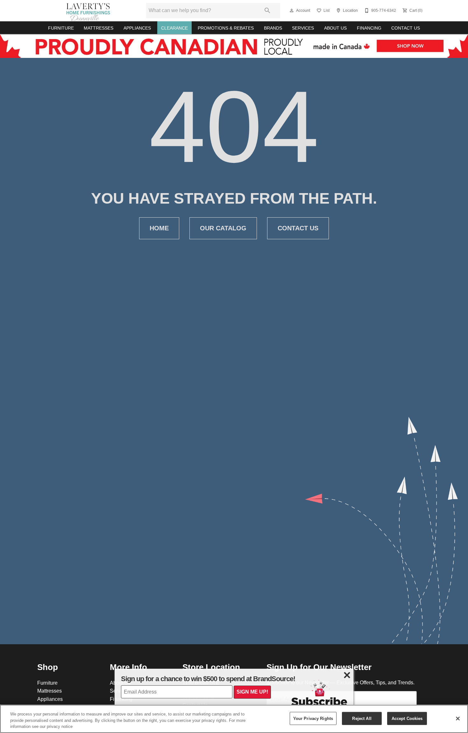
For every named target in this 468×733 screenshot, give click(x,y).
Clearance (174, 28)
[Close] (458, 718)
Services (303, 28)
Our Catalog (223, 228)
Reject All (361, 718)
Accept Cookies (407, 718)
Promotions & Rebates (226, 28)
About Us (335, 28)
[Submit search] (267, 10)
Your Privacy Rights (313, 718)
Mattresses (98, 28)
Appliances (137, 28)
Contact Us (405, 28)
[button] (291, 10)
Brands (273, 28)
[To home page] (88, 10)
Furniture (61, 28)
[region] (234, 719)
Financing (369, 28)
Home (159, 228)
